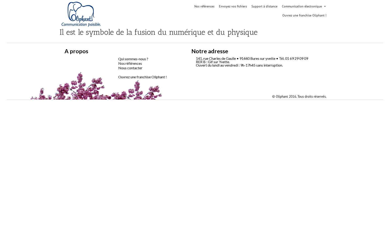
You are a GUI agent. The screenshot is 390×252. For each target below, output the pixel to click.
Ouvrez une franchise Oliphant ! (304, 15)
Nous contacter (130, 68)
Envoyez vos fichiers (233, 6)
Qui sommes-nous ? (133, 59)
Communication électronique (302, 6)
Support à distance (264, 6)
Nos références (204, 6)
